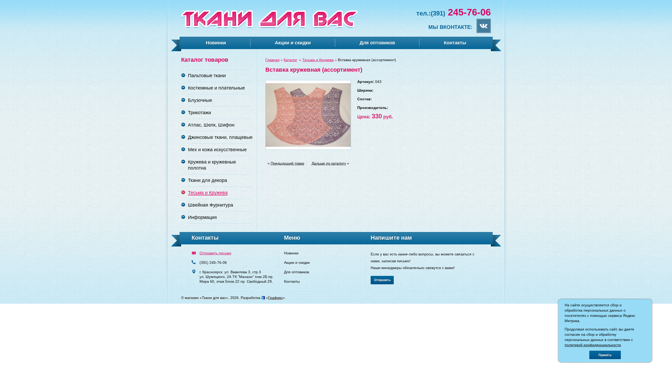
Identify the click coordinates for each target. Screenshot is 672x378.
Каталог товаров (204, 59)
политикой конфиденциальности (593, 345)
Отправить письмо (215, 253)
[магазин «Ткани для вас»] (269, 27)
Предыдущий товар (287, 163)
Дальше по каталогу (329, 163)
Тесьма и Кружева (318, 60)
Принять (605, 355)
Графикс (275, 298)
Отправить (382, 280)
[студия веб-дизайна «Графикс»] (263, 298)
